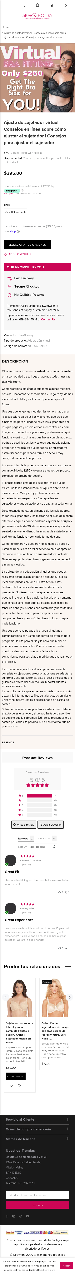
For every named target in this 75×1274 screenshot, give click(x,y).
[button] (61, 892)
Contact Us (48, 319)
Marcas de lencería (21, 1139)
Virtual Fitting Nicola (15, 212)
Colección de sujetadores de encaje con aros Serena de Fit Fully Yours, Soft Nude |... (55, 1030)
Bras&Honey (25, 335)
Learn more (49, 1270)
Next (69, 997)
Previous (5, 997)
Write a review (25, 825)
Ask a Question (52, 825)
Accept (66, 1265)
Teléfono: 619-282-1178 (20, 1183)
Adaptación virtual (38, 340)
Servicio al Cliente (20, 1119)
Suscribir (37, 1205)
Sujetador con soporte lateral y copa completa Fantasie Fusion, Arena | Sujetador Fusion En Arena (19, 1032)
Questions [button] (44, 838)
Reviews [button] (23, 838)
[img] (37, 856)
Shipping (9, 193)
